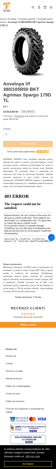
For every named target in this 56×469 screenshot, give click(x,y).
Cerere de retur (13, 393)
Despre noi (11, 356)
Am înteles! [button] (28, 464)
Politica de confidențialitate (18, 386)
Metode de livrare (14, 378)
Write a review (28, 325)
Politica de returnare (15, 401)
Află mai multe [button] (33, 456)
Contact (9, 363)
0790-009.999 (42, 151)
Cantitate (7, 129)
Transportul (19, 116)
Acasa (3, 19)
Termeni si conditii (14, 371)
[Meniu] (51, 7)
